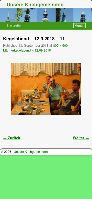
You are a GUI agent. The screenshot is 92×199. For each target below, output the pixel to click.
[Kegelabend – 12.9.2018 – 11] (46, 89)
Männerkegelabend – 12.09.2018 (27, 50)
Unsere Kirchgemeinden (35, 4)
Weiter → (81, 137)
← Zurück (11, 137)
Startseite (13, 25)
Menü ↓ (80, 26)
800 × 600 (60, 45)
